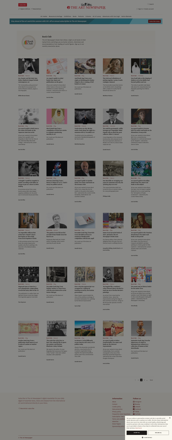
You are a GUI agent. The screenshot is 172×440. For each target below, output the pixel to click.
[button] (148, 437)
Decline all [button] (158, 432)
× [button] (170, 418)
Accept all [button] (137, 432)
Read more (138, 428)
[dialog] (148, 428)
